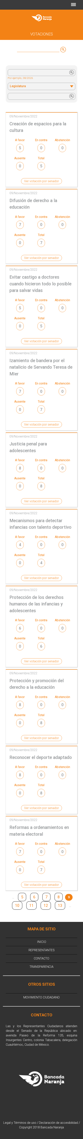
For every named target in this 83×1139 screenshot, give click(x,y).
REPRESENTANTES (42, 950)
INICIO (41, 942)
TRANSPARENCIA (41, 967)
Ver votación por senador (41, 181)
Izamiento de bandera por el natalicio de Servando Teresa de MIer (40, 367)
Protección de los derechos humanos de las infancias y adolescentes (36, 604)
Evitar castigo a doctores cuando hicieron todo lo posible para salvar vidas (40, 284)
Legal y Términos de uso (19, 1123)
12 (46, 905)
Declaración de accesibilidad (58, 1123)
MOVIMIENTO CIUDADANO (41, 997)
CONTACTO (41, 958)
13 (60, 905)
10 (17, 905)
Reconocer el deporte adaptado (40, 757)
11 (31, 905)
